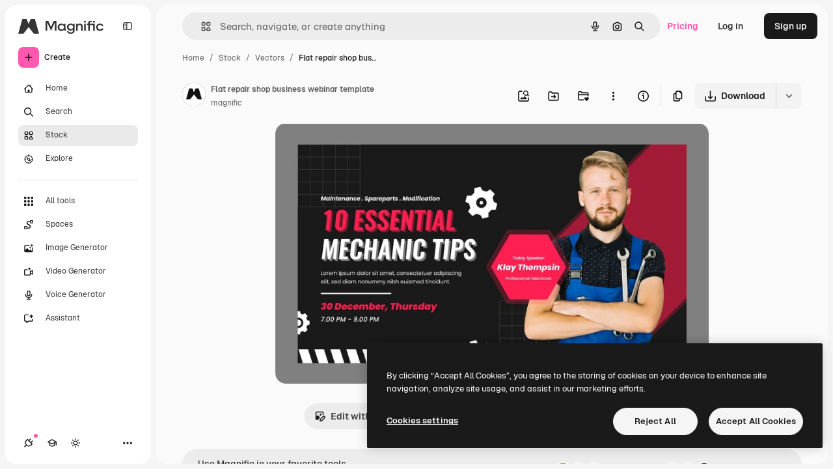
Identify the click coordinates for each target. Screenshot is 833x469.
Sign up (790, 26)
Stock (230, 58)
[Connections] (28, 443)
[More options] (613, 96)
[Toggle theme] (75, 443)
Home (193, 58)
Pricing (682, 26)
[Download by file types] (789, 96)
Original (358, 148)
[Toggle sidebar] (127, 26)
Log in (730, 26)
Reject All (655, 421)
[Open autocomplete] (201, 26)
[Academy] (52, 443)
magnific (226, 103)
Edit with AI (356, 416)
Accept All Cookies (756, 421)
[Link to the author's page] (194, 96)
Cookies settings (422, 420)
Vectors (269, 58)
